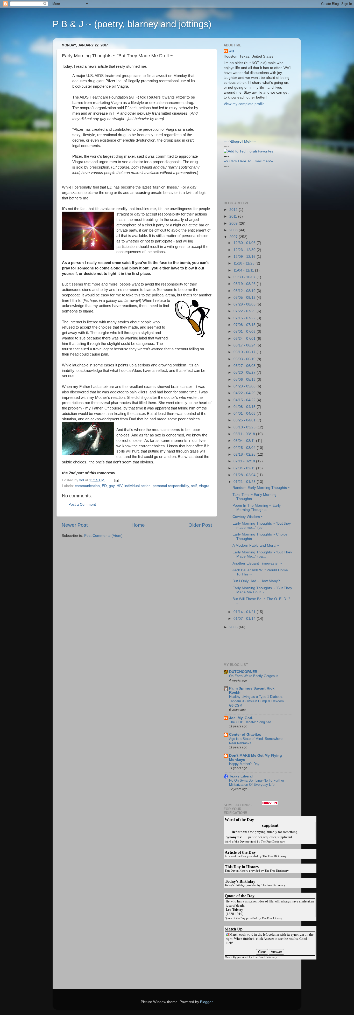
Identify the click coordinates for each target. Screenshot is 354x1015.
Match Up (231, 957)
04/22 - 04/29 (245, 393)
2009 (234, 223)
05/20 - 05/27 (245, 372)
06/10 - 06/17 (245, 352)
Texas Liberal (241, 776)
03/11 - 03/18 (244, 434)
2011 (233, 216)
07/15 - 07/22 (245, 318)
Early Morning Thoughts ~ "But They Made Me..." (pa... (262, 554)
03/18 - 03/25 (245, 427)
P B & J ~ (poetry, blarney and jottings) (132, 24)
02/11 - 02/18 (244, 461)
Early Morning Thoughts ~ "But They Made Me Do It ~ (262, 590)
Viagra (204, 486)
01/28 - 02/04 (245, 475)
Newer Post (75, 525)
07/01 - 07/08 (245, 331)
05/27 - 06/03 (245, 366)
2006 (234, 627)
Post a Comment (82, 504)
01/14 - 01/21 (245, 612)
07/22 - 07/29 (245, 311)
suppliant (270, 825)
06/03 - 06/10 (245, 359)
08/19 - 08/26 (245, 284)
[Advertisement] (247, 122)
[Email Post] (116, 480)
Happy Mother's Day (244, 764)
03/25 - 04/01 (245, 420)
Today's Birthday (235, 885)
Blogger (206, 1002)
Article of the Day (235, 856)
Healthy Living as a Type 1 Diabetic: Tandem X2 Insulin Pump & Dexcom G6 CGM (256, 701)
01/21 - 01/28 (245, 482)
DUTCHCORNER (243, 672)
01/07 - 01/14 (245, 619)
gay (112, 486)
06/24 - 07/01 (245, 338)
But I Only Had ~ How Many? (256, 581)
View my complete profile (244, 104)
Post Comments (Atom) (103, 536)
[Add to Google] (227, 934)
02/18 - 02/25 (245, 454)
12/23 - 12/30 (245, 250)
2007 (234, 237)
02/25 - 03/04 (245, 448)
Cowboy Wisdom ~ (247, 517)
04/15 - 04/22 (245, 400)
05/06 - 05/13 (245, 379)
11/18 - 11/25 (244, 263)
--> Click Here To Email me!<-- (248, 161)
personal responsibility (171, 486)
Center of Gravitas (245, 734)
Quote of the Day (235, 918)
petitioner (255, 837)
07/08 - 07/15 (245, 325)
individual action (137, 486)
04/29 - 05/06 (245, 386)
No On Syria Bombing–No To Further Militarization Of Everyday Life (256, 782)
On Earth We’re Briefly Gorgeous (253, 676)
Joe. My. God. (241, 718)
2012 (234, 210)
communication (87, 486)
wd (231, 51)
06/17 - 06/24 (245, 345)
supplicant (284, 837)
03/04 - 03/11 (244, 441)
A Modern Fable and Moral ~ (255, 545)
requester (269, 837)
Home (138, 525)
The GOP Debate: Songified (250, 722)
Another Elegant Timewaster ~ (257, 563)
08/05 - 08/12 (245, 298)
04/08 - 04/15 (245, 407)
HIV (119, 486)
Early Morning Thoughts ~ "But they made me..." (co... (261, 526)
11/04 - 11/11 (244, 270)
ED (104, 486)
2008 (234, 230)
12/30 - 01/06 (245, 243)
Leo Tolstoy (234, 910)
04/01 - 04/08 (245, 413)
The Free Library (272, 918)
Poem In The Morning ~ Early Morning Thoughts (256, 508)
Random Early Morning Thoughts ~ (261, 488)
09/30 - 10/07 (245, 277)
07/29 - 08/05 (245, 304)
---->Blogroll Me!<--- (240, 141)
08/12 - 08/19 (245, 291)
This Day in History (236, 870)
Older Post (200, 525)
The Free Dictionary (273, 841)
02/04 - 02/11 (244, 468)
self (194, 486)
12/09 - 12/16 (245, 257)
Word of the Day (235, 841)
